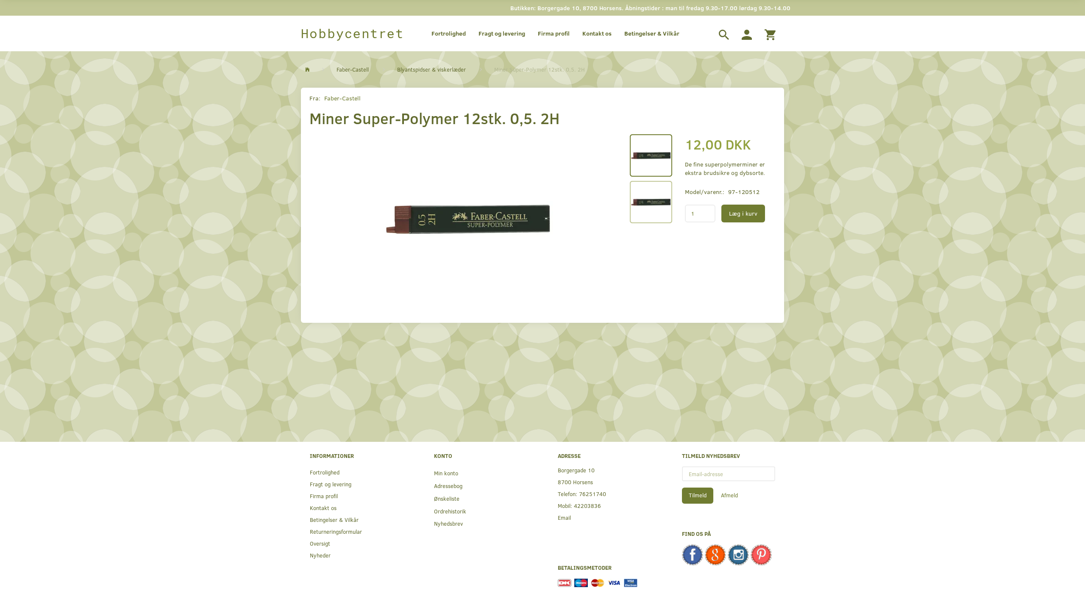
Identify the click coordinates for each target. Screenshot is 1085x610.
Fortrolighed (448, 33)
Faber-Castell (342, 98)
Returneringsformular (336, 531)
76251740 (592, 493)
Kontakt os (597, 33)
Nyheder (320, 555)
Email (564, 517)
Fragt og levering (502, 33)
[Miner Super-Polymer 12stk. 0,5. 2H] (468, 219)
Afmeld (729, 495)
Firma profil (554, 33)
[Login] (746, 33)
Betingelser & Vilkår (651, 33)
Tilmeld (698, 495)
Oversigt (320, 543)
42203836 (587, 505)
